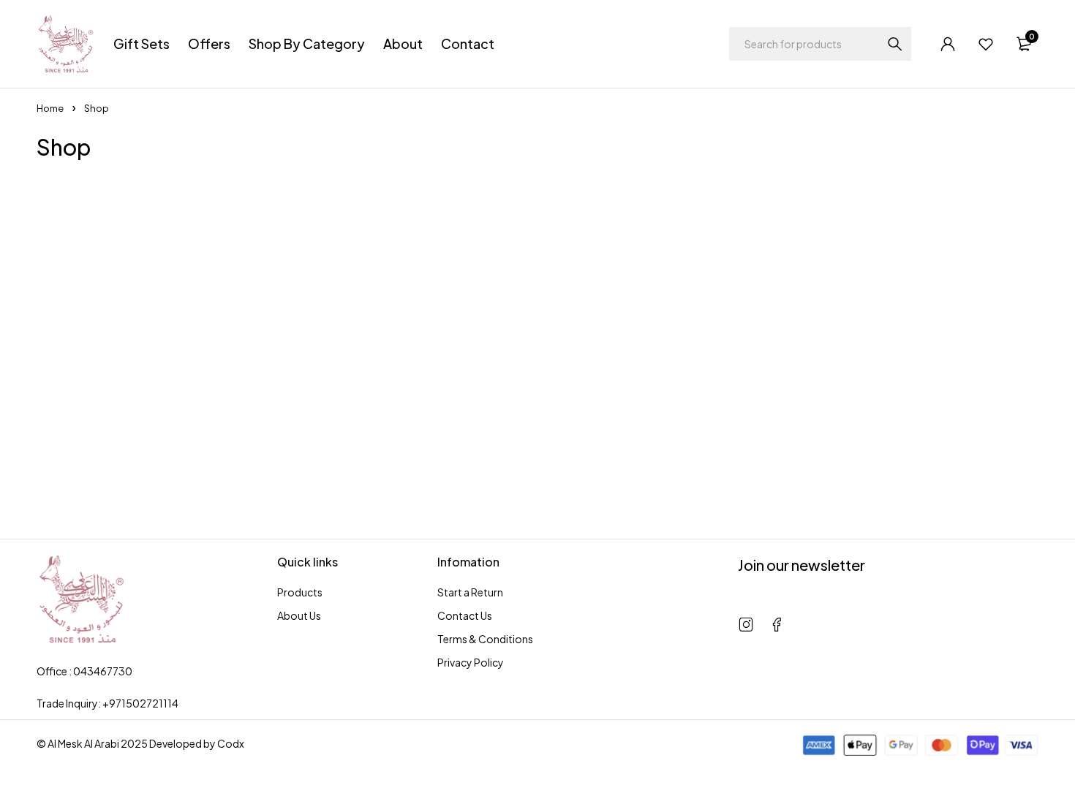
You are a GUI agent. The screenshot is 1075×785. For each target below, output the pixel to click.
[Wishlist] (985, 44)
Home (50, 108)
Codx (230, 743)
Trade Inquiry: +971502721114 (107, 703)
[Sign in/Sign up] (947, 44)
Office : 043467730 (84, 671)
